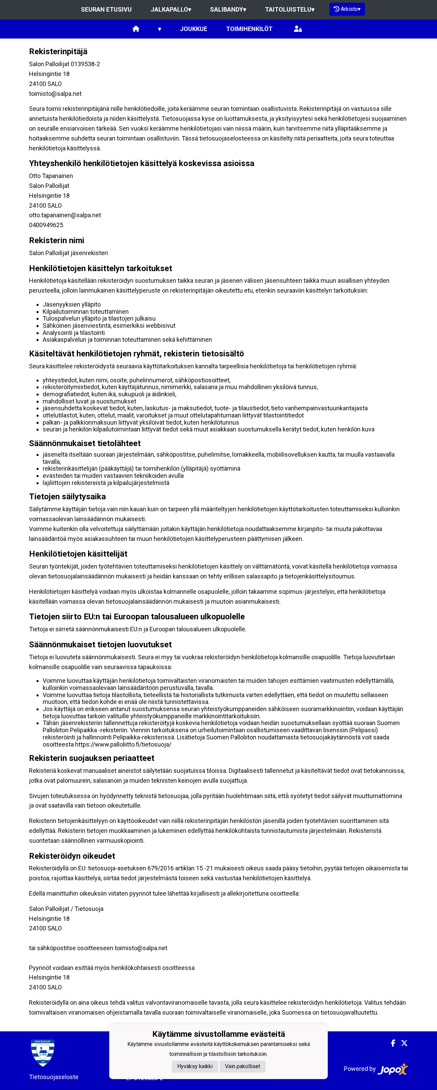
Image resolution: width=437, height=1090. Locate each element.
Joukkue (193, 28)
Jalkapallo (171, 9)
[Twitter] (401, 1043)
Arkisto (351, 9)
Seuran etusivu (106, 9)
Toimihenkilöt (249, 28)
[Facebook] (390, 1043)
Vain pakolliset (242, 1066)
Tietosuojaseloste (54, 1076)
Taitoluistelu (289, 9)
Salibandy (228, 9)
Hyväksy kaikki (195, 1066)
